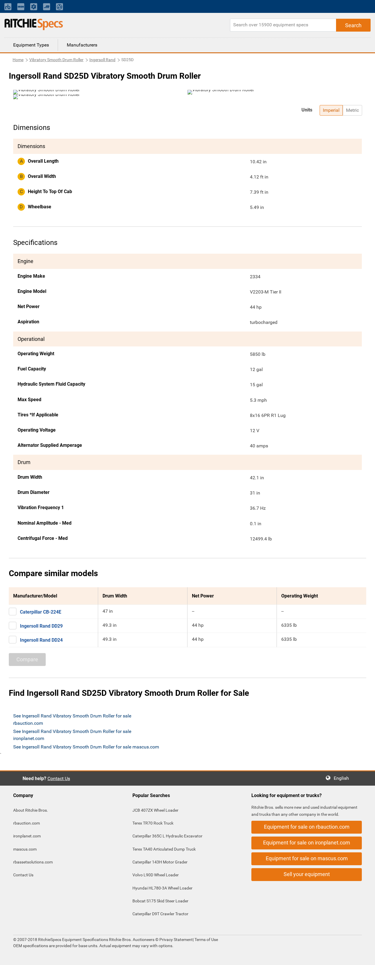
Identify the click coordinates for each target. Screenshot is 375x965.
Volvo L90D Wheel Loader (155, 875)
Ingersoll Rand (102, 59)
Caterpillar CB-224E (40, 612)
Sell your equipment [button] (307, 874)
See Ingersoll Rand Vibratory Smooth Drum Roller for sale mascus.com (86, 747)
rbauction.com (26, 823)
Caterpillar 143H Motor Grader (160, 862)
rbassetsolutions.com (33, 862)
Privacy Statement (176, 939)
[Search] (353, 25)
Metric (352, 110)
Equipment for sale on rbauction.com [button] (307, 827)
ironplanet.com (27, 836)
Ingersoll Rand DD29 (41, 626)
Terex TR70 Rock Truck (152, 823)
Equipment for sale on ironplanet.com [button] (306, 842)
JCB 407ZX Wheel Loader (155, 810)
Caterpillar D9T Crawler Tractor (160, 913)
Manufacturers (82, 45)
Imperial (331, 110)
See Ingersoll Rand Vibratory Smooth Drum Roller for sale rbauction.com (72, 719)
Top (365, 956)
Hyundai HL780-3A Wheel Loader (162, 888)
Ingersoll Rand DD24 (41, 640)
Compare (27, 659)
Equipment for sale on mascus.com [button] (307, 858)
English (343, 778)
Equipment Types (31, 45)
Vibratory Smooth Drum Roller (56, 59)
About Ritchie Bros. (30, 810)
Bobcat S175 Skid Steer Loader (160, 901)
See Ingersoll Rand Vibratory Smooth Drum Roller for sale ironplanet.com (72, 735)
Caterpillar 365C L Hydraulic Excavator (167, 836)
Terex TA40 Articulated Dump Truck (164, 849)
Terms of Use (206, 939)
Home (18, 59)
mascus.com (25, 849)
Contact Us (58, 778)
